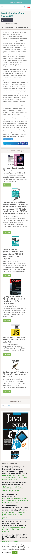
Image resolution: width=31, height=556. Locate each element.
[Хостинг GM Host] (15, 143)
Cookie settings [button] (6, 552)
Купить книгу (8, 139)
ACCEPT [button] (15, 552)
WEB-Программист (15, 2)
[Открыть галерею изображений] (15, 431)
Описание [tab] (7, 20)
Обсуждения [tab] (8, 28)
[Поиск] (24, 7)
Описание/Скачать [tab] (10, 24)
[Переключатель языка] (28, 7)
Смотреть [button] (7, 185)
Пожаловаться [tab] (23, 28)
